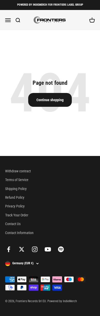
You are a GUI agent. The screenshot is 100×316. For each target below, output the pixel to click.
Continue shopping (50, 100)
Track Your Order (16, 215)
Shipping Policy (16, 189)
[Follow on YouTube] (47, 249)
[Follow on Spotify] (60, 249)
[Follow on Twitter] (21, 249)
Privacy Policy (15, 206)
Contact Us (13, 224)
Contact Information (19, 233)
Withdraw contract (18, 171)
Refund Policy (14, 197)
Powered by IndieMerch (62, 301)
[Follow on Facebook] (8, 249)
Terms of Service (16, 180)
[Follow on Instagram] (34, 249)
